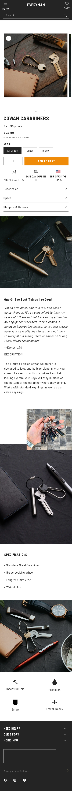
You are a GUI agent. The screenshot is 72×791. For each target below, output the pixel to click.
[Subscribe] (66, 770)
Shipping (7, 137)
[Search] (65, 15)
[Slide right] (44, 111)
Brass (30, 150)
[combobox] (36, 15)
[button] (5, 5)
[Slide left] (28, 111)
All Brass (12, 150)
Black (45, 150)
